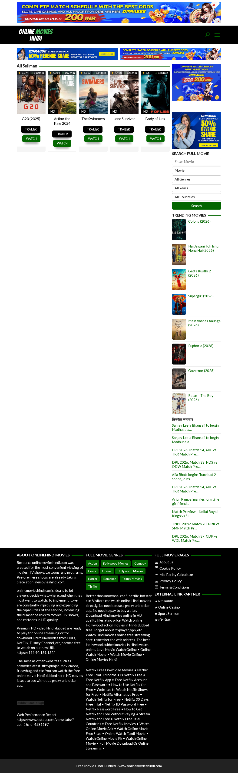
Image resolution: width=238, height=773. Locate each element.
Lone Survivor (124, 118)
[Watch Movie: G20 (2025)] (31, 92)
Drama (107, 571)
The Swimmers (93, 118)
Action (92, 563)
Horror (92, 579)
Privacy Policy (170, 581)
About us (166, 562)
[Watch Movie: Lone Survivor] (124, 92)
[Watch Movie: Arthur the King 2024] (62, 92)
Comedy (140, 563)
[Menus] (217, 35)
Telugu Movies (132, 579)
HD (52, 111)
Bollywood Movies (115, 563)
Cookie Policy (170, 568)
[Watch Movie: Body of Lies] (155, 92)
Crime (92, 571)
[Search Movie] (207, 34)
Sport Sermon (168, 613)
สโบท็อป (164, 620)
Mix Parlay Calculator (176, 574)
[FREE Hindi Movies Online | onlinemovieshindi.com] (37, 34)
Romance (109, 579)
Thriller (93, 586)
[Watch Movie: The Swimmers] (93, 92)
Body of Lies (155, 118)
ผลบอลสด (165, 601)
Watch (31, 139)
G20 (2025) (31, 118)
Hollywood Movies (130, 571)
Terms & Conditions (174, 587)
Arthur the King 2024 (62, 120)
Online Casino (169, 607)
